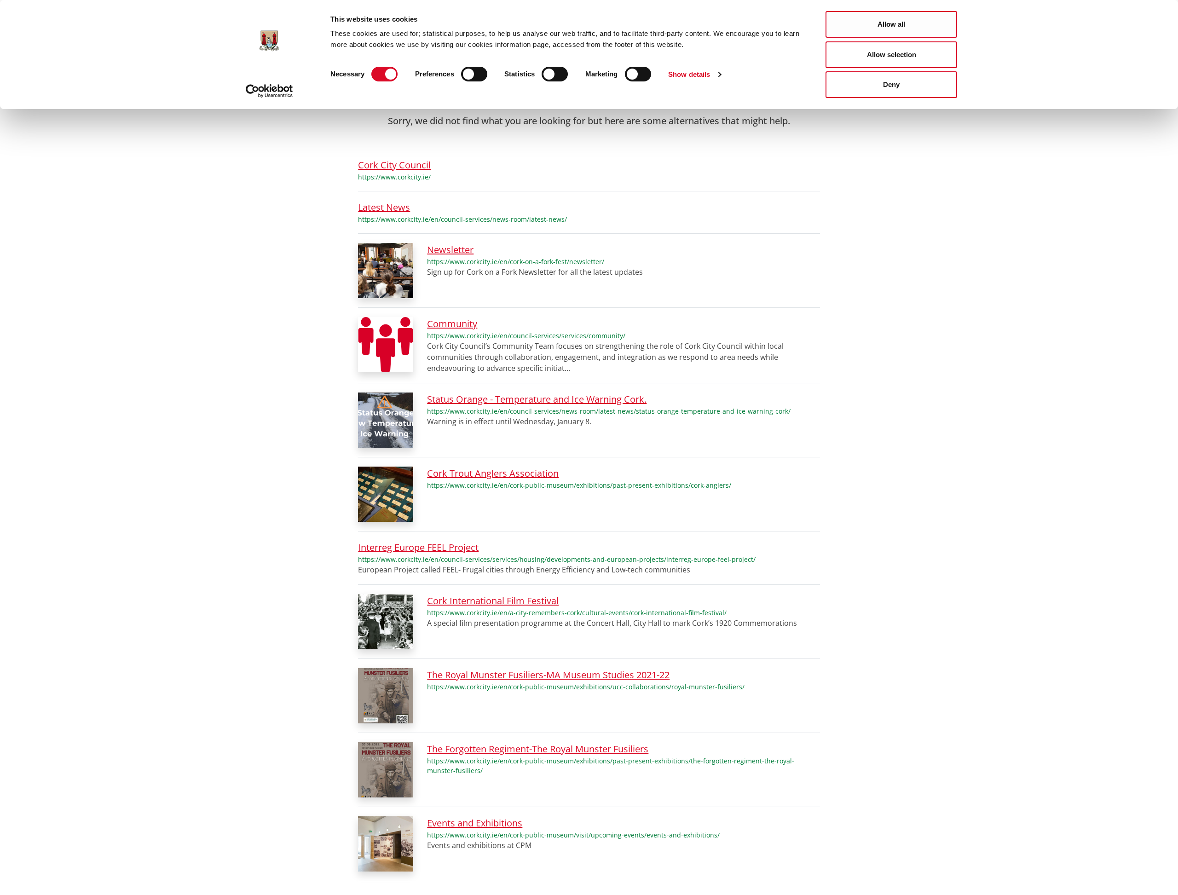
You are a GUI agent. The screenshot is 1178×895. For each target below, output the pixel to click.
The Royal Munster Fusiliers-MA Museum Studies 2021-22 (548, 675)
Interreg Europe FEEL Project (418, 547)
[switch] (474, 74)
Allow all (891, 24)
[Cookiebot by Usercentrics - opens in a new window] (269, 91)
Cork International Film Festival (493, 601)
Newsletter (450, 249)
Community (452, 324)
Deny (891, 84)
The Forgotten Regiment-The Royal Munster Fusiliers (537, 749)
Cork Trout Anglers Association (493, 473)
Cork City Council (394, 165)
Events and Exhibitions (474, 823)
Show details (689, 74)
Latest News (384, 207)
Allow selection (891, 54)
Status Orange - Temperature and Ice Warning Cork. (537, 399)
